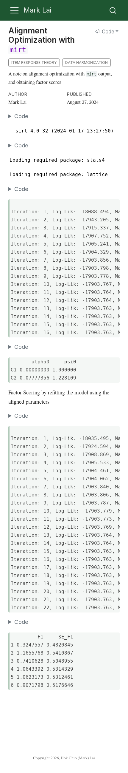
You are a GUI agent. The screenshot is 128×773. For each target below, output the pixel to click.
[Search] (112, 10)
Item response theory (34, 62)
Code (107, 32)
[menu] (14, 10)
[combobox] (113, 10)
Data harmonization (86, 62)
